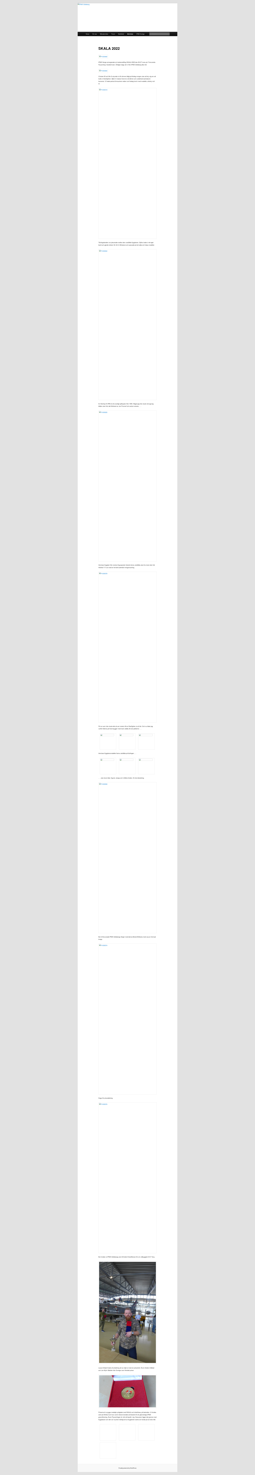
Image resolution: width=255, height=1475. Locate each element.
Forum (113, 34)
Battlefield (121, 34)
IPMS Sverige (140, 34)
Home (87, 34)
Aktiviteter (130, 34)
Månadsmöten (104, 34)
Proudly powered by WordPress (127, 1468)
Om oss (94, 34)
